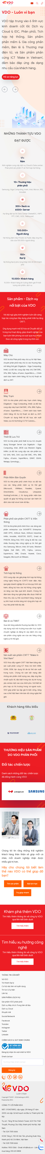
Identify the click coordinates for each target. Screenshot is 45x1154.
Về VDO (5, 979)
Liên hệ (4, 993)
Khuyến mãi (6, 1012)
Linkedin (5, 1035)
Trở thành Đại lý (8, 983)
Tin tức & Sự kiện (8, 990)
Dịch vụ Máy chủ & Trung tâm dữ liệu (16, 1005)
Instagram (6, 1028)
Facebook (6, 1021)
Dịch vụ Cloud (7, 1009)
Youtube (5, 1024)
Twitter (4, 1031)
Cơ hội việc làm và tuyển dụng (14, 986)
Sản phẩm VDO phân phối (12, 1002)
